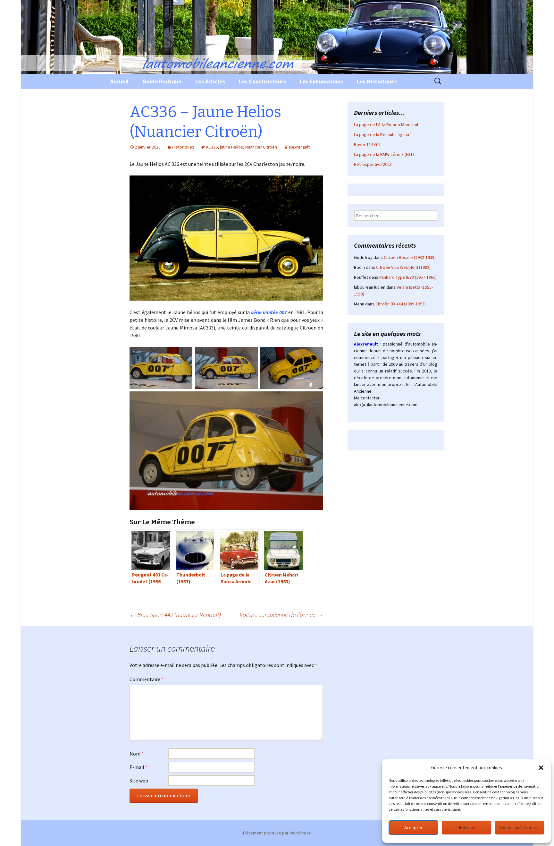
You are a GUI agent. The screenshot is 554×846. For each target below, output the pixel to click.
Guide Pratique (161, 81)
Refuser (466, 828)
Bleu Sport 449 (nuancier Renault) (175, 615)
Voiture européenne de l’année (281, 615)
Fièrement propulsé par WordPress (277, 833)
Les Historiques (377, 81)
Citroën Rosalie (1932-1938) (410, 257)
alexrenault (299, 147)
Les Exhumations (321, 81)
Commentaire (147, 679)
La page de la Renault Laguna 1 (383, 134)
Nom (137, 753)
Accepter (413, 828)
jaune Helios (231, 147)
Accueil (119, 81)
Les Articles (210, 81)
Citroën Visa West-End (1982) (403, 267)
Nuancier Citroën (261, 147)
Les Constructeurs (262, 81)
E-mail (138, 767)
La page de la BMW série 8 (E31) (384, 154)
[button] (541, 768)
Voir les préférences (519, 828)
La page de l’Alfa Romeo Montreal (386, 124)
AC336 (212, 147)
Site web (139, 780)
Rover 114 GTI (367, 144)
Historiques (183, 147)
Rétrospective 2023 (373, 164)
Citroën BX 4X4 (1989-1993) (400, 304)
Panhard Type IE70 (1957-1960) (408, 277)
